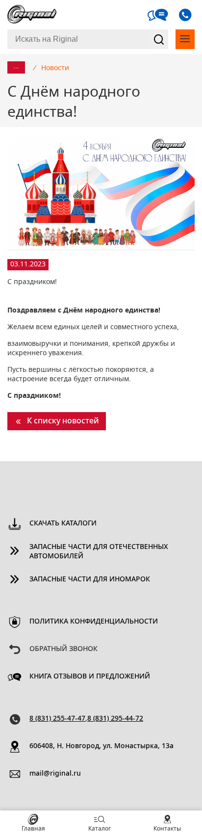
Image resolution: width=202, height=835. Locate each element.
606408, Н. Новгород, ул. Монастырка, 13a (101, 746)
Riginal (31, 15)
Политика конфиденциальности (93, 621)
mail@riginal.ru (55, 773)
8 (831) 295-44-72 (115, 718)
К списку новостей (63, 421)
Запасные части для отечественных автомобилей (98, 552)
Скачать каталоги (63, 523)
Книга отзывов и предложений (89, 676)
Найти (159, 39)
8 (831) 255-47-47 (57, 718)
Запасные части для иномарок (89, 579)
